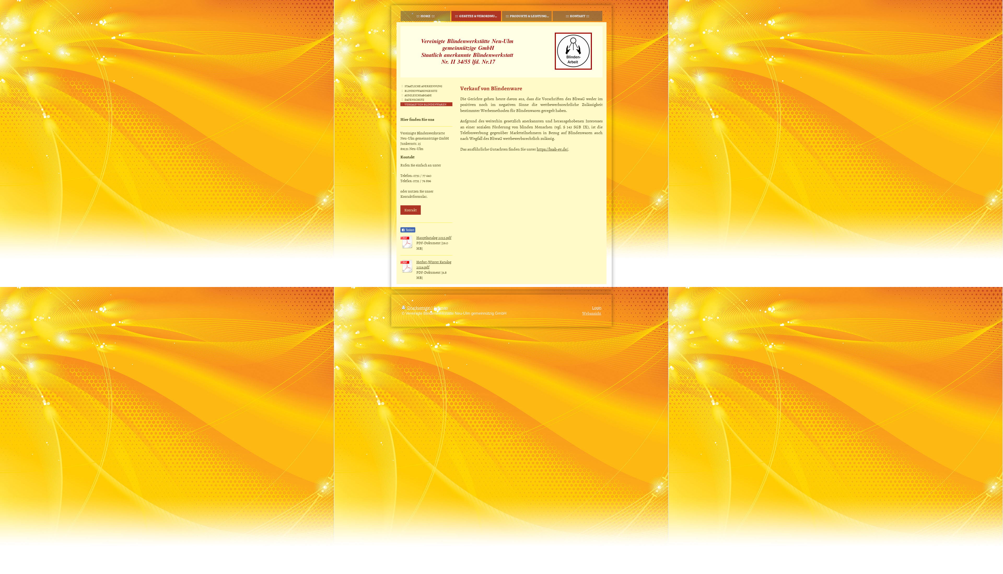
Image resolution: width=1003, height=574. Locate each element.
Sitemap (441, 308)
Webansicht (591, 313)
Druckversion (418, 308)
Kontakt (410, 210)
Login (596, 308)
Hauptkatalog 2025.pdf (433, 237)
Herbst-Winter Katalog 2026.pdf (433, 264)
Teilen (409, 230)
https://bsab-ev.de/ (552, 149)
